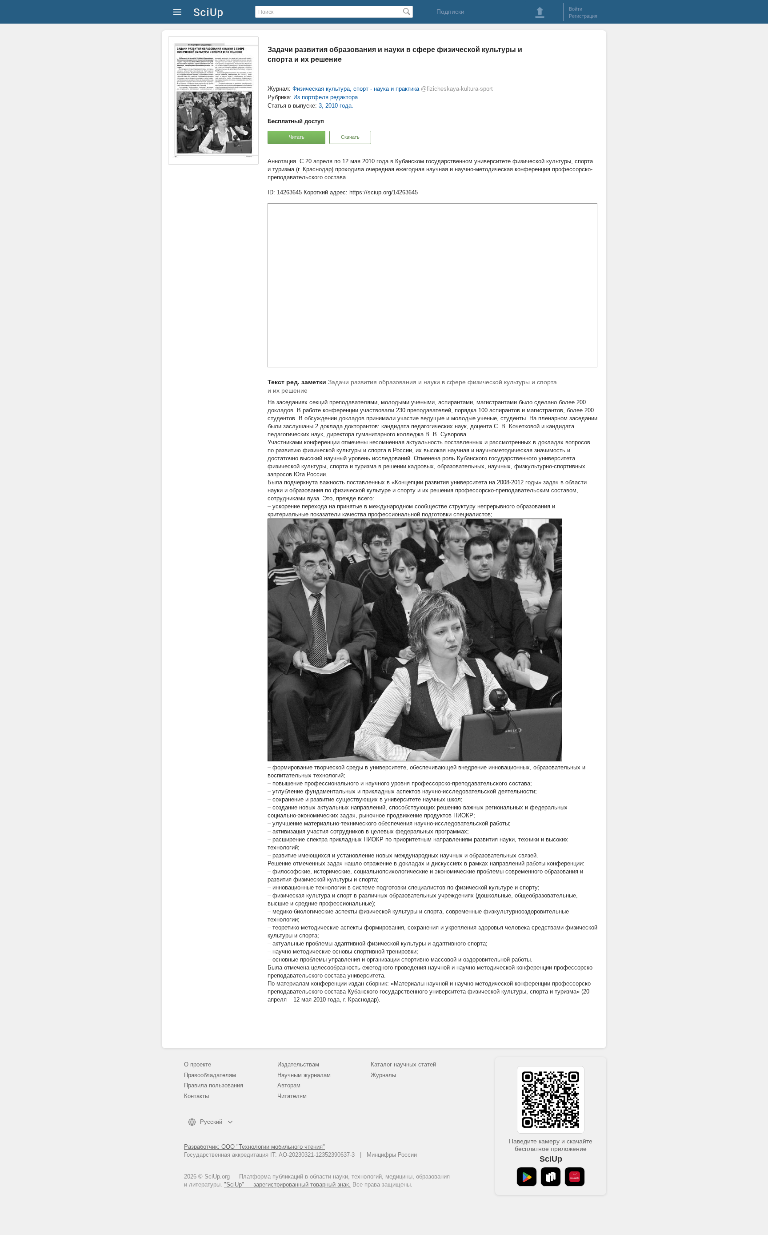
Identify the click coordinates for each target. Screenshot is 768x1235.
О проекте (197, 1064)
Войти (575, 9)
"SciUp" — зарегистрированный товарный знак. (287, 1184)
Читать (296, 137)
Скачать (350, 137)
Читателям (292, 1096)
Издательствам (298, 1064)
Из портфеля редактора (325, 97)
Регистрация (583, 16)
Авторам (288, 1085)
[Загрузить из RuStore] (550, 1177)
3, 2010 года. (336, 105)
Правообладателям (210, 1075)
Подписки (450, 11)
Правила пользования (213, 1085)
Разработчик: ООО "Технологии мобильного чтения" (254, 1146)
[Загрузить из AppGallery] (574, 1177)
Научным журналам (304, 1075)
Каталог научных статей (403, 1064)
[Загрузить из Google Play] (526, 1177)
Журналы (383, 1075)
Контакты (196, 1096)
